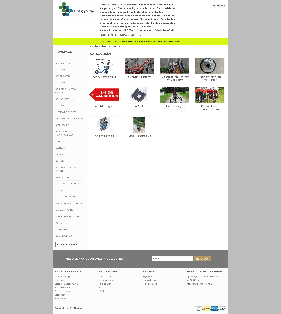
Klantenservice (61, 280)
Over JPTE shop (62, 276)
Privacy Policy (61, 298)
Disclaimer (60, 295)
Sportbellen (168, 19)
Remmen (114, 19)
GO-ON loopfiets (164, 30)
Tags (101, 287)
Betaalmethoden (62, 287)
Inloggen (104, 35)
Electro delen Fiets (121, 12)
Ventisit (133, 30)
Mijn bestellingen (150, 280)
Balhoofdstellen (166, 8)
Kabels (156, 15)
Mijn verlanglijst (150, 284)
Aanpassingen (147, 4)
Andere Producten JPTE (114, 30)
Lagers (104, 19)
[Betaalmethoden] (199, 308)
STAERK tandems (128, 4)
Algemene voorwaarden (65, 291)
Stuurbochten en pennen (115, 23)
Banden (104, 12)
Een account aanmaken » (124, 35)
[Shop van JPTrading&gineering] (76, 10)
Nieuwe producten (107, 280)
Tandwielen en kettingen (115, 26)
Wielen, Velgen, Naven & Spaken (140, 19)
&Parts (112, 4)
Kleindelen (168, 15)
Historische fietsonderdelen (134, 15)
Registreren (148, 276)
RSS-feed (103, 291)
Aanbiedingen (165, 4)
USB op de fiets (140, 23)
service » (141, 35)
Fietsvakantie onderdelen (149, 12)
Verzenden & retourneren (66, 284)
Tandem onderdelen (163, 23)
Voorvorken (146, 30)
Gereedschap (108, 15)
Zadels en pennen (141, 26)
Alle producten (67, 244)
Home (103, 4)
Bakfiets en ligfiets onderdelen (136, 8)
